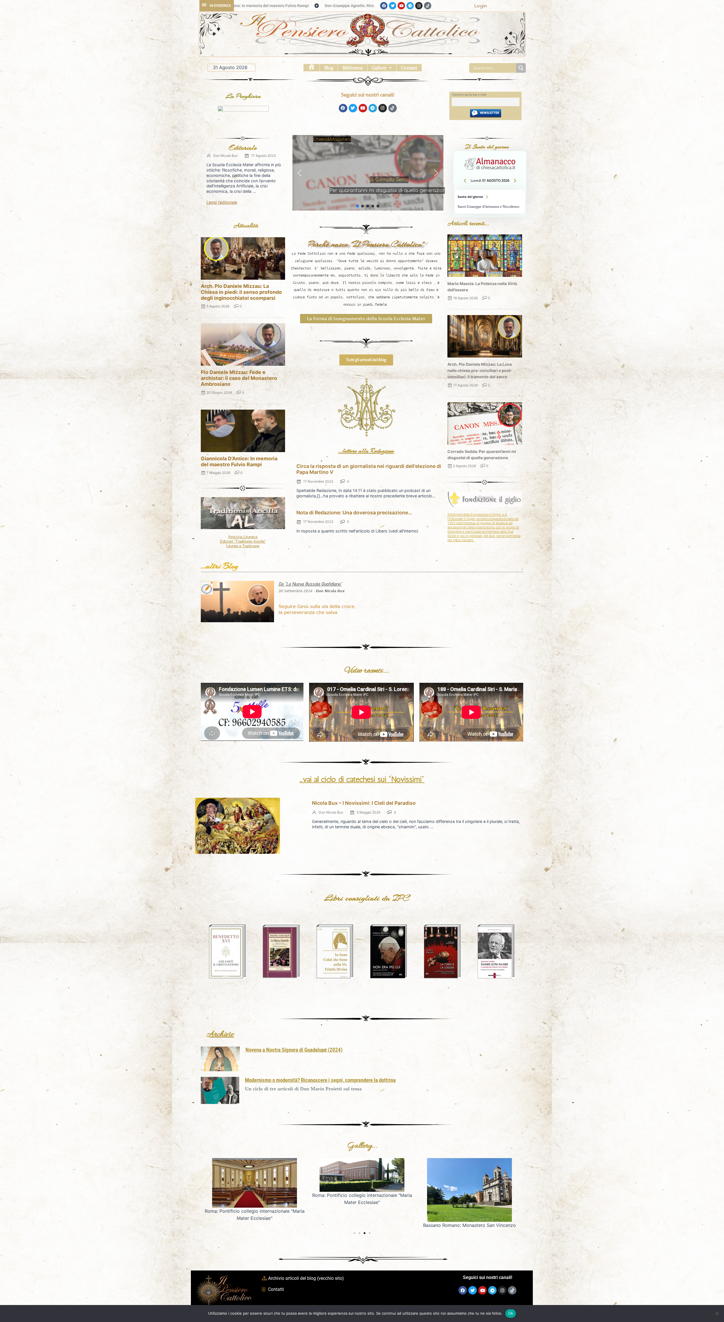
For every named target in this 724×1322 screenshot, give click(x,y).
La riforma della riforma (370, 191)
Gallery (379, 67)
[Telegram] (410, 5)
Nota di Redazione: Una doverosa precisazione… (354, 512)
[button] (381, 67)
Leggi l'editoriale (221, 202)
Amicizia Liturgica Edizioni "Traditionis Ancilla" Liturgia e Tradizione (243, 541)
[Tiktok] (427, 5)
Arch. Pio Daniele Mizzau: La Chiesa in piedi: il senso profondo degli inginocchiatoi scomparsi (241, 292)
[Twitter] (392, 5)
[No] (717, 1313)
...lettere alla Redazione (366, 451)
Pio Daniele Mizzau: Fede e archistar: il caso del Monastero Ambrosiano (239, 378)
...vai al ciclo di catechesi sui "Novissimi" (362, 779)
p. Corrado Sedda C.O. (370, 182)
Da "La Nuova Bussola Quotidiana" (310, 584)
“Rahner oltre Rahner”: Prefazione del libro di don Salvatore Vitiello (342, 5)
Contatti (409, 67)
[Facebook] (383, 5)
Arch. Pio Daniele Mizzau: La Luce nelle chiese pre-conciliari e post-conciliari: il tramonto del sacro (479, 370)
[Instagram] (419, 5)
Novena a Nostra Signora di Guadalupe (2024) (293, 1050)
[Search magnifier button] (521, 68)
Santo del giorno (490, 202)
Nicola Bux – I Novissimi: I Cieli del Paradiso (364, 803)
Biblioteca (352, 67)
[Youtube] (401, 5)
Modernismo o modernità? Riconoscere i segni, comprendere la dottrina (320, 1080)
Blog (328, 67)
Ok (510, 1313)
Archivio (220, 1034)
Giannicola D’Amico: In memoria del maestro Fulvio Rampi (239, 461)
